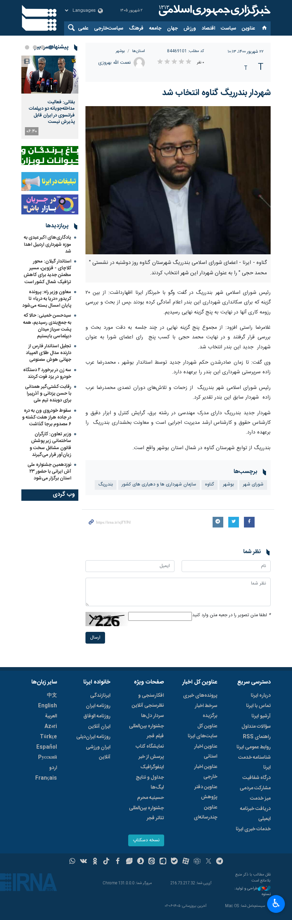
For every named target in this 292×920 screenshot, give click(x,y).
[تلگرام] (220, 862)
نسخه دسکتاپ (146, 840)
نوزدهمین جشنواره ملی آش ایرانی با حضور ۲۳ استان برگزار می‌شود (49, 471)
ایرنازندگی (100, 695)
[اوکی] (95, 862)
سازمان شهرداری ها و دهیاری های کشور (159, 484)
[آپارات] (186, 862)
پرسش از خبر (151, 757)
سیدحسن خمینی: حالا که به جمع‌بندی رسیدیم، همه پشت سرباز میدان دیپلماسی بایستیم (47, 326)
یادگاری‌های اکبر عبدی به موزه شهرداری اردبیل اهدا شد (47, 244)
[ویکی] (83, 862)
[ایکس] (208, 862)
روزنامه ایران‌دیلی (93, 737)
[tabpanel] (49, 97)
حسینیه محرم (150, 798)
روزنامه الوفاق (96, 716)
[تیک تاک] (106, 862)
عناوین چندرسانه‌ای (205, 812)
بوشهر (120, 51)
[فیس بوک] (117, 862)
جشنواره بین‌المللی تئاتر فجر (146, 813)
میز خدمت (260, 798)
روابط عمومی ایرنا (253, 747)
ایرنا (214, 11)
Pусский (47, 757)
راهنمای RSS (257, 737)
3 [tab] (35, 47)
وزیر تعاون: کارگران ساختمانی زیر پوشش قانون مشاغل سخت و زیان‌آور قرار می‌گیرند (50, 444)
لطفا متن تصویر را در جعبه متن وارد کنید (231, 615)
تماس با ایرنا (258, 706)
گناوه (209, 484)
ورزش (189, 28)
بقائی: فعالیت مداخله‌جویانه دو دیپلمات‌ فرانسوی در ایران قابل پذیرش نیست (52, 112)
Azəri (51, 726)
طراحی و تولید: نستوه (252, 892)
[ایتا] (152, 862)
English (47, 706)
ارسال (95, 637)
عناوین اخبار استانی (205, 751)
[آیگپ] (163, 862)
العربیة (51, 716)
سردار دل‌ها (152, 716)
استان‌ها (138, 51)
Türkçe (48, 737)
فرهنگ (136, 28)
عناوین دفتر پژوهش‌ (205, 792)
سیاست (228, 28)
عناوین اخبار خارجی (205, 772)
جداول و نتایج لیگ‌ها (150, 782)
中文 (52, 695)
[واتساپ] (72, 862)
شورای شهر (253, 484)
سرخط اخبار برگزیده (206, 711)
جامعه (155, 28)
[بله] (174, 862)
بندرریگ (105, 484)
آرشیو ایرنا (261, 716)
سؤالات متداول (256, 726)
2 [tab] (43, 47)
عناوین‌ (248, 28)
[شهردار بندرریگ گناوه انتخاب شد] (178, 180)
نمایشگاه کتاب (150, 746)
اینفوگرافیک (152, 767)
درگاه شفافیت (257, 778)
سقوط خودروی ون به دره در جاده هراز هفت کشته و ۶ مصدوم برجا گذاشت (46, 417)
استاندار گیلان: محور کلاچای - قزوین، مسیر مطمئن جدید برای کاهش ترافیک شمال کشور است (47, 272)
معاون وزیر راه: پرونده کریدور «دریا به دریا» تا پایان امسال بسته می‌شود (46, 299)
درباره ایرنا (261, 695)
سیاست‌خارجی (108, 28)
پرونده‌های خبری (200, 695)
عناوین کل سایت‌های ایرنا (202, 731)
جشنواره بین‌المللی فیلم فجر (146, 731)
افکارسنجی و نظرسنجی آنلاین (148, 700)
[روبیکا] (197, 862)
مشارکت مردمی (255, 788)
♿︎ (276, 903)
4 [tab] (27, 47)
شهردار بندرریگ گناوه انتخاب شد (216, 93)
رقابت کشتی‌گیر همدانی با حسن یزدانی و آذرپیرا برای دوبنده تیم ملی (48, 393)
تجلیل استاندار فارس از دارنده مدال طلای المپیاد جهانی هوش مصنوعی (48, 353)
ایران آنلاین (99, 726)
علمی (83, 28)
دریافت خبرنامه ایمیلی (255, 814)
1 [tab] (50, 47)
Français (46, 778)
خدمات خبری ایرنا (253, 829)
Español (46, 747)
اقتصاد (208, 28)
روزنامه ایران (98, 706)
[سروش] (140, 862)
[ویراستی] (129, 862)
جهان (172, 28)
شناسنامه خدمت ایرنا (254, 762)
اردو (53, 768)
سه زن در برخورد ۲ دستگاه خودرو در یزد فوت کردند (47, 373)
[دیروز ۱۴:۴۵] (49, 75)
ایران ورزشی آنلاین (98, 752)
